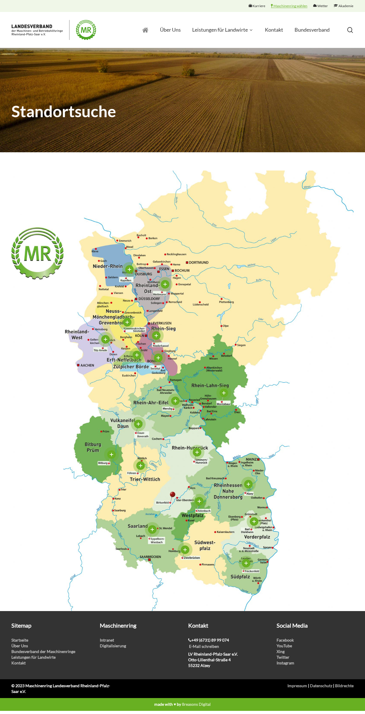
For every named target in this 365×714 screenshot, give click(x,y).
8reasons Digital (196, 704)
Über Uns (19, 645)
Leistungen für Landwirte (33, 657)
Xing (281, 651)
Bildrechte (344, 685)
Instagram (285, 662)
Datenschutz (321, 685)
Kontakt (18, 662)
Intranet (107, 640)
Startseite (19, 640)
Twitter (283, 657)
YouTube (284, 645)
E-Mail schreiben (204, 646)
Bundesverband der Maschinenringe (43, 651)
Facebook (285, 640)
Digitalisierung (113, 645)
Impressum (297, 685)
